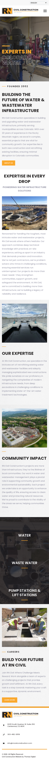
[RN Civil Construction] (20, 715)
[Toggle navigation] (45, 11)
